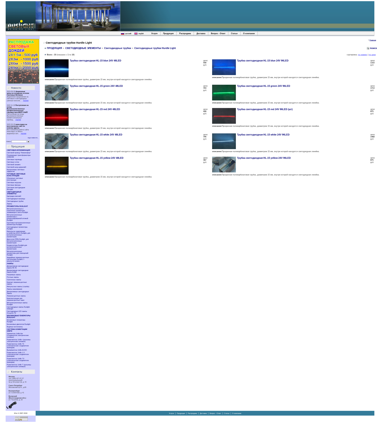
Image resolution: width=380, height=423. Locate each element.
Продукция (168, 33)
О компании (249, 33)
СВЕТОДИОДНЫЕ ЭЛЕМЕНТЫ (83, 48)
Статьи (234, 33)
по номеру (362, 55)
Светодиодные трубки (117, 48)
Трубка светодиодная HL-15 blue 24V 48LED (95, 60)
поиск (373, 48)
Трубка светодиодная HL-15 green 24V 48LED (96, 86)
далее (25, 100)
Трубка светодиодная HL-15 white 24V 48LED (96, 134)
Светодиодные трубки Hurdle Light (155, 48)
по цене (372, 55)
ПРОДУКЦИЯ (54, 48)
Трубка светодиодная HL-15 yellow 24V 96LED (264, 158)
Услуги (154, 33)
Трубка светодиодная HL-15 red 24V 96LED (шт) (265, 109)
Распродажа (185, 33)
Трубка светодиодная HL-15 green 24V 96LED (263, 86)
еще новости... (33, 138)
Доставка (201, 33)
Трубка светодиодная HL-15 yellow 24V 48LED (97, 158)
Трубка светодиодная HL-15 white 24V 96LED (263, 134)
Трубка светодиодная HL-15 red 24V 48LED (95, 109)
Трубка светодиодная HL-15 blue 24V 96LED (263, 60)
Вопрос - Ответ (218, 33)
